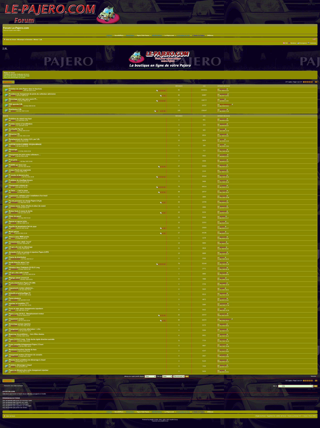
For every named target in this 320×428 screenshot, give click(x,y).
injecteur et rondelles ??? (19, 303)
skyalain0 (14, 212)
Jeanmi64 (14, 284)
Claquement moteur (16, 319)
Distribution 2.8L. (15, 109)
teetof (13, 156)
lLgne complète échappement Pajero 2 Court (26, 344)
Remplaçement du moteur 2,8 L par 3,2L (24, 139)
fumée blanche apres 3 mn (19, 262)
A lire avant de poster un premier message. (17, 75)
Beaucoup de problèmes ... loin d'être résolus (26, 334)
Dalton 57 (223, 345)
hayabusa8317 (15, 259)
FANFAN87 (14, 331)
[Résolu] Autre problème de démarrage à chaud (27, 360)
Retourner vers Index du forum (13, 385)
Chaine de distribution (17, 257)
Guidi (13, 238)
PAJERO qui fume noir (17, 165)
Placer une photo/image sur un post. (15, 77)
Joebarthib (223, 94)
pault (12, 171)
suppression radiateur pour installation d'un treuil (28, 196)
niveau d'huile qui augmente (20, 170)
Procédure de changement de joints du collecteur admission (32, 94)
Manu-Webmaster (17, 90)
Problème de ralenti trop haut (20, 119)
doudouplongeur (225, 319)
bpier (12, 361)
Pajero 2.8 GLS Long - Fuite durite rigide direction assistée (31, 339)
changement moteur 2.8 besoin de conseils (25, 355)
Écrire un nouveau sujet (8, 81)
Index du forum (11, 39)
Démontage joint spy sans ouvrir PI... (23, 99)
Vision (13, 141)
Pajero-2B (223, 89)
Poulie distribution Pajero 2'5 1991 (22, 283)
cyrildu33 (14, 320)
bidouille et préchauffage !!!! (19, 293)
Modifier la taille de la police (314, 39)
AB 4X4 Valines (157, 35)
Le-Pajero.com (169, 35)
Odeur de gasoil (15, 216)
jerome (13, 111)
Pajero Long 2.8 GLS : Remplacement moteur (26, 314)
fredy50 (13, 223)
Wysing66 (14, 202)
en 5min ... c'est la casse (18, 190)
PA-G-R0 (14, 315)
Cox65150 (223, 185)
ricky (12, 233)
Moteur (36, 39)
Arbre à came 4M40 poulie (19, 237)
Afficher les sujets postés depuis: (134, 376)
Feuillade (14, 351)
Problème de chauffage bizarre (20, 180)
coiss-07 (14, 136)
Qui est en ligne (8, 391)
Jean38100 (223, 155)
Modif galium (14, 232)
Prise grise (13, 160)
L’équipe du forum (260, 416)
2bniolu (13, 254)
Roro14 (13, 197)
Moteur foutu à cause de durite (20, 211)
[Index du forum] (4, 25)
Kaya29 (222, 129)
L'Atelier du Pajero (198, 35)
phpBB (152, 419)
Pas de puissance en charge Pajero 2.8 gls (25, 201)
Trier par (159, 376)
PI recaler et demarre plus (19, 175)
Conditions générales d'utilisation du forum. (17, 74)
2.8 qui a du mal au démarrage (20, 247)
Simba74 (14, 207)
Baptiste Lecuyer (16, 274)
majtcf (13, 310)
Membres (293, 43)
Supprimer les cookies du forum (276, 416)
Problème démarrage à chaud (20, 365)
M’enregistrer (303, 43)
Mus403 (13, 182)
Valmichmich (15, 279)
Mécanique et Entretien (24, 39)
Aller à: (275, 386)
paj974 (13, 228)
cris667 (222, 288)
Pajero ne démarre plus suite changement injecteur (28, 370)
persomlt (14, 100)
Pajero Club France (143, 35)
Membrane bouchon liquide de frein (22, 350)
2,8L (41, 39)
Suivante (313, 376)
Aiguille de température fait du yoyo (22, 226)
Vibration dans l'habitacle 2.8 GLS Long (24, 267)
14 (316, 82)
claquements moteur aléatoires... (21, 288)
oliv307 (13, 264)
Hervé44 (222, 216)
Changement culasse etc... (19, 185)
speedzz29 (14, 289)
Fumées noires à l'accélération (20, 124)
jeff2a (13, 187)
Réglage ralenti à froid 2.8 (19, 278)
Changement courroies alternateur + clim (24, 329)
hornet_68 (223, 314)
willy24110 (14, 356)
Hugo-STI (14, 166)
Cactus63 (14, 300)
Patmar (222, 257)
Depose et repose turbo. (18, 221)
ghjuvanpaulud (16, 177)
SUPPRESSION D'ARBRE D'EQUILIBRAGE (25, 144)
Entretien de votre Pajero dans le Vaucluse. (25, 89)
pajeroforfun (15, 161)
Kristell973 (14, 346)
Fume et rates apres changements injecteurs (26, 308)
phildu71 (14, 372)
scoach (13, 336)
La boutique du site (183, 35)
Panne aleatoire (15, 298)
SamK (13, 366)
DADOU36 (14, 151)
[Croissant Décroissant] (181, 376)
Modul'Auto (130, 35)
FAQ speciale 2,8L (16, 104)
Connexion (313, 43)
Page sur (297, 82)
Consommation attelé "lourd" (20, 242)
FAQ (286, 43)
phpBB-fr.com (164, 421)
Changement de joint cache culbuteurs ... (25, 155)
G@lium (109, 35)
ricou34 (222, 221)
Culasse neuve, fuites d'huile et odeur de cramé (27, 206)
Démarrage (13, 149)
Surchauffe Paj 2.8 (16, 129)
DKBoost (210, 35)
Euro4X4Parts (119, 35)
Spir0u (222, 99)
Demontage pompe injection (20, 324)
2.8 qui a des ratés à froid (18, 273)
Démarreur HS (14, 134)
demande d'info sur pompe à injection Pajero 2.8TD (29, 252)
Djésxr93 (14, 130)
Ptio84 (13, 95)
